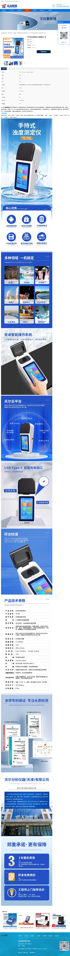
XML (46, 948)
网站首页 (10, 33)
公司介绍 (11, 10)
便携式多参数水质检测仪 (23, 33)
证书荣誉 (35, 10)
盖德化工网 (25, 952)
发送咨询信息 (44, 51)
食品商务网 (32, 952)
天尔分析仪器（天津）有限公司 (24, 948)
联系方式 (42, 10)
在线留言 (50, 10)
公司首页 (4, 10)
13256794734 (62, 6)
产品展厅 (27, 10)
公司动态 (19, 10)
